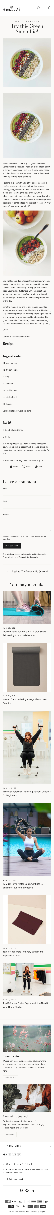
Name (5, 488)
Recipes (19, 21)
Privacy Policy (8, 557)
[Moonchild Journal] (27, 1098)
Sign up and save (18, 1164)
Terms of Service (26, 557)
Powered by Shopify (38, 1211)
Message (6, 514)
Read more (10, 1134)
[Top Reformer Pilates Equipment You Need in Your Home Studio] (27, 979)
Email (5, 501)
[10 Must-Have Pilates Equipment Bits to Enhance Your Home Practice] (27, 839)
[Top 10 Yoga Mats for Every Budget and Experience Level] (27, 919)
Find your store (10, 1077)
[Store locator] (27, 1038)
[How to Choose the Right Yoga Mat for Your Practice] (27, 667)
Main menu (12, 1154)
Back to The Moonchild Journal (29, 571)
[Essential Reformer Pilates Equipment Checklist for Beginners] (27, 747)
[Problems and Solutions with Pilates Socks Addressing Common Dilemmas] (27, 607)
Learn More (13, 1146)
